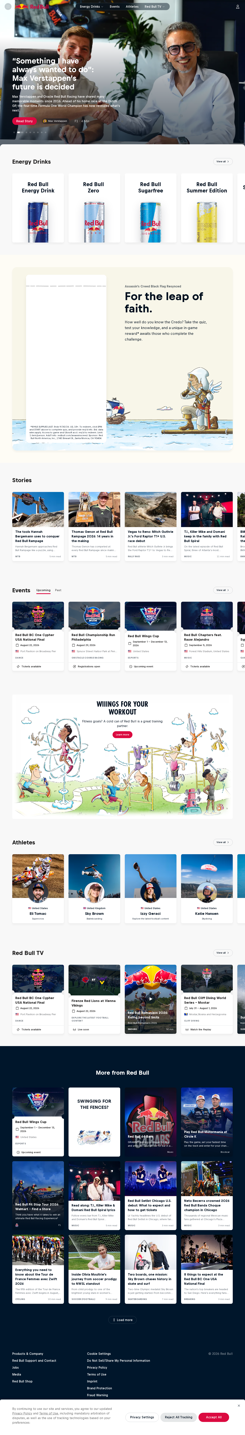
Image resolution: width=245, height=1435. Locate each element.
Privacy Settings (142, 1417)
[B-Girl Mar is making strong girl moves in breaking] (45, 132)
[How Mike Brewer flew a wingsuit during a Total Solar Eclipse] (34, 132)
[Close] (239, 1405)
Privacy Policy (22, 1413)
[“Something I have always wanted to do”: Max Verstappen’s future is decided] (18, 132)
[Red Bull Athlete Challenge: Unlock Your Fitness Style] (14, 132)
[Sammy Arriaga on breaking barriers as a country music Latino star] (38, 132)
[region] (122, 1417)
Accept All (214, 1417)
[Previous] (4, 208)
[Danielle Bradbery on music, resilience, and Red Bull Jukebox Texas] (24, 132)
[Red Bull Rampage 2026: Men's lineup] (30, 132)
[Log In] (237, 6)
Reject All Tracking (178, 1417)
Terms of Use (48, 1413)
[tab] (43, 591)
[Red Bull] (32, 6)
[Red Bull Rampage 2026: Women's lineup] (42, 132)
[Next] (240, 208)
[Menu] (8, 6)
